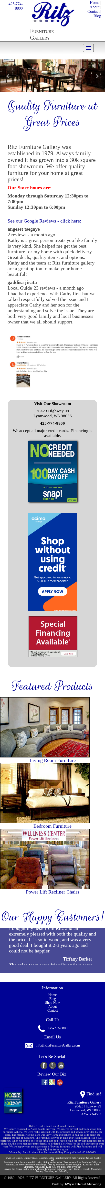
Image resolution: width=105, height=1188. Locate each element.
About (94, 7)
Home (94, 2)
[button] (8, 75)
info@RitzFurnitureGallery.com (58, 1045)
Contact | (94, 11)
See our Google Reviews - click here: (44, 221)
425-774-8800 (16, 6)
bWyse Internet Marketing (83, 1184)
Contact (52, 1010)
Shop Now (52, 1003)
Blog (97, 16)
